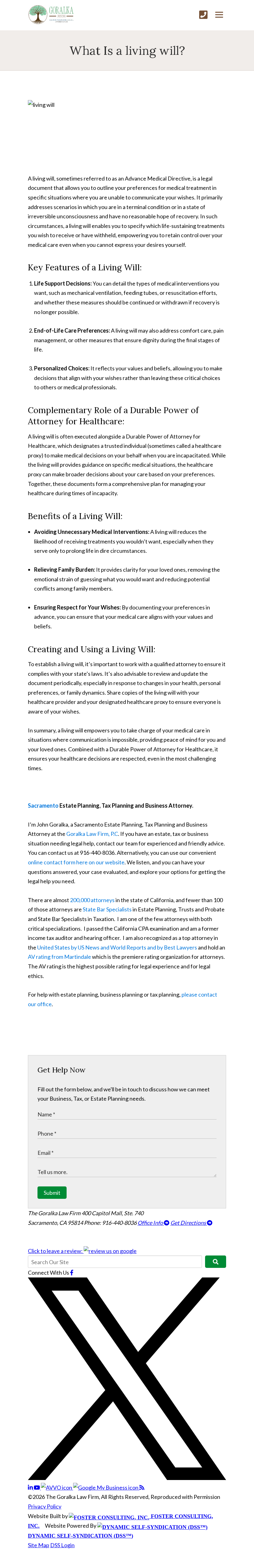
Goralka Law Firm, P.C (91, 833)
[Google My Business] (106, 1487)
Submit (52, 1192)
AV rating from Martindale (59, 956)
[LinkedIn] (31, 1487)
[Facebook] (71, 1272)
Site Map (38, 1545)
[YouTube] (37, 1487)
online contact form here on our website (76, 862)
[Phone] (203, 15)
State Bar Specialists (107, 909)
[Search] (215, 1261)
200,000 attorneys (92, 900)
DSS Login (62, 1545)
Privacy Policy (44, 1506)
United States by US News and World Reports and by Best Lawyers (117, 947)
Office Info (151, 1222)
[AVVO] (57, 1487)
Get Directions (188, 1222)
